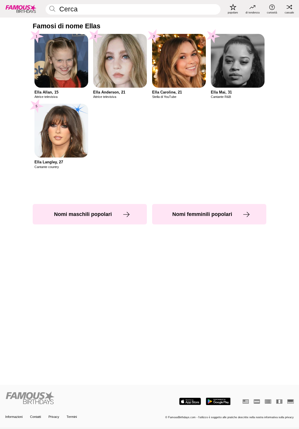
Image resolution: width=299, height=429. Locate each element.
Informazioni (13, 416)
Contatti (35, 416)
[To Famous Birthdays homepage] (21, 9)
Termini (72, 416)
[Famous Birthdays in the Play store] (218, 401)
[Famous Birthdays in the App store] (190, 401)
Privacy (53, 416)
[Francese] (279, 401)
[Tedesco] (290, 401)
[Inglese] (246, 401)
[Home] (76, 398)
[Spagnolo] (257, 401)
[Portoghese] (268, 401)
